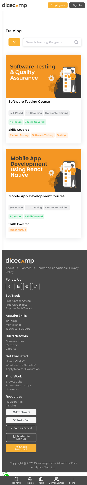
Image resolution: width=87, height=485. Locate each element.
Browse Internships (19, 385)
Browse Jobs (14, 381)
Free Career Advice (18, 300)
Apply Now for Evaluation (23, 369)
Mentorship (13, 324)
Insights (11, 405)
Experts (11, 348)
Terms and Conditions (52, 267)
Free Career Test (16, 304)
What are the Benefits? (21, 365)
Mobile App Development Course (36, 196)
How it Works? (15, 361)
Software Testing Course (29, 101)
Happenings (14, 401)
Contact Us (27, 267)
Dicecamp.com (44, 463)
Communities (15, 341)
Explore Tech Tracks (19, 308)
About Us (12, 267)
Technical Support (18, 328)
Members (12, 345)
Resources (12, 389)
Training (11, 320)
